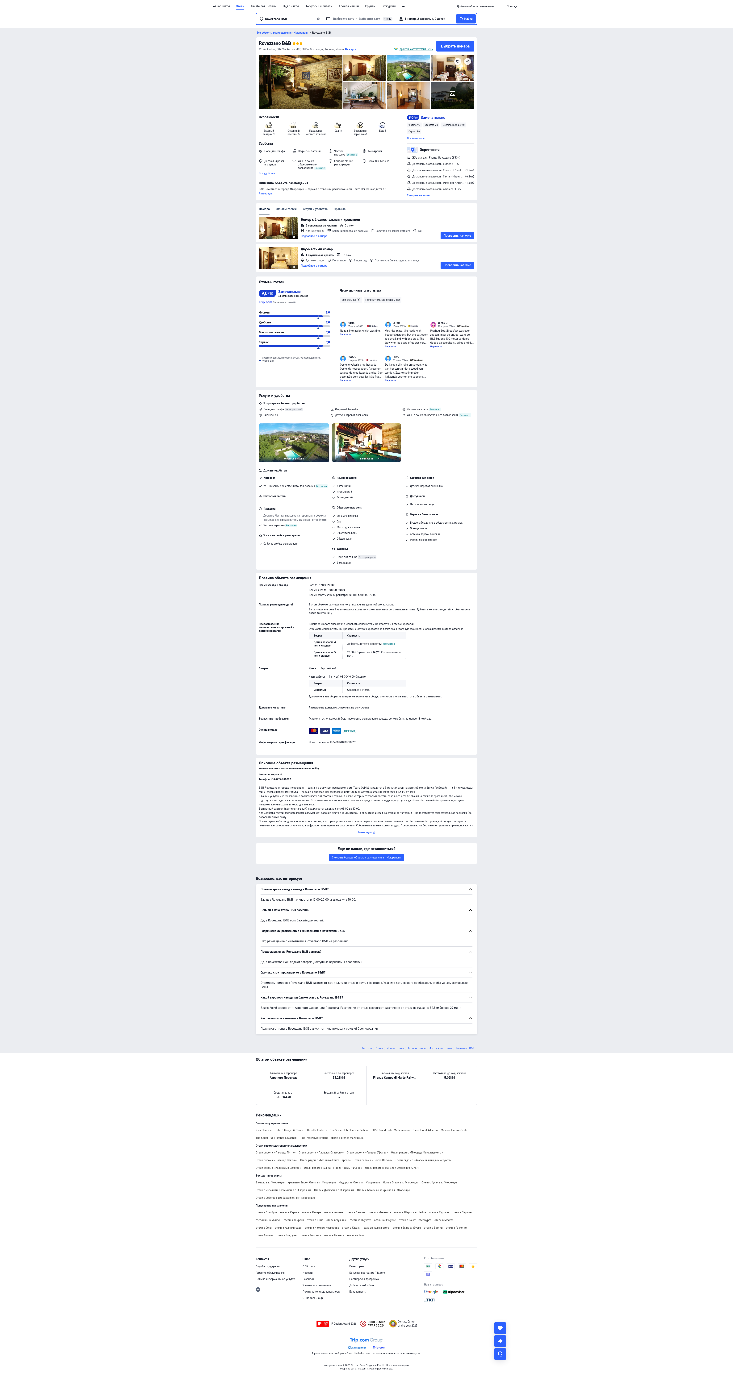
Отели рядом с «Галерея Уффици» (367, 1152)
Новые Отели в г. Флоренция (400, 1182)
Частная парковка (417, 409)
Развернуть (266, 193)
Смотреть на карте (418, 195)
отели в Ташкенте (310, 1235)
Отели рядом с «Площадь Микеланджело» (417, 1152)
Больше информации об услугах (275, 1279)
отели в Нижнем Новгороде (322, 1227)
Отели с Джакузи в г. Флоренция (334, 1190)
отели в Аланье (333, 1212)
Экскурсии (389, 6)
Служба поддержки (268, 1266)
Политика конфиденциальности (322, 1291)
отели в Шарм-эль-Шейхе (410, 1212)
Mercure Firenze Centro (454, 1130)
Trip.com (367, 1048)
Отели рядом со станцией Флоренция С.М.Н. (392, 1167)
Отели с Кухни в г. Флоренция (439, 1182)
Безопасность (357, 1291)
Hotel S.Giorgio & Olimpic (289, 1130)
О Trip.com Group (313, 1297)
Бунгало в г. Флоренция (270, 1182)
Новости (308, 1272)
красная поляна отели (376, 1227)
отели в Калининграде (288, 1227)
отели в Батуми (433, 1227)
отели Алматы (264, 1235)
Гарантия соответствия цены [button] (416, 49)
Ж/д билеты (290, 6)
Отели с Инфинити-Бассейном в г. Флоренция (283, 1190)
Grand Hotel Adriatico (425, 1130)
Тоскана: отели (417, 1048)
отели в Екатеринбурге (407, 1227)
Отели (240, 6)
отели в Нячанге (334, 1235)
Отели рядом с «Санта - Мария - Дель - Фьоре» (333, 1167)
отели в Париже (462, 1212)
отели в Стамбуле (266, 1212)
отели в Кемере (311, 1212)
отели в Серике (289, 1212)
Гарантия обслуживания (270, 1272)
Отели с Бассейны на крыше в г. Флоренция (384, 1190)
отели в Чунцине (336, 1220)
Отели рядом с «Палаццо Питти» (276, 1152)
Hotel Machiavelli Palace (313, 1137)
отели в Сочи (264, 1227)
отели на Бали (355, 1235)
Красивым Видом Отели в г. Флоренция (312, 1182)
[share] (500, 1341)
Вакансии (308, 1279)
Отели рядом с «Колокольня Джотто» (278, 1167)
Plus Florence (264, 1130)
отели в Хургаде (439, 1212)
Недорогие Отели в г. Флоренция (359, 1182)
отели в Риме (315, 1220)
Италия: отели (395, 1048)
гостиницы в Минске (268, 1220)
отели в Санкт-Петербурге (415, 1220)
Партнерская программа (364, 1279)
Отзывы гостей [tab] (286, 209)
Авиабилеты (221, 6)
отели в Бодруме (286, 1235)
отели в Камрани (294, 1220)
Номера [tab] (264, 209)
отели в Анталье (356, 1212)
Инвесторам (356, 1266)
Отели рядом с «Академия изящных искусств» (423, 1160)
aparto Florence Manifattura (347, 1137)
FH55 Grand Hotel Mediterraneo (391, 1130)
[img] (300, 82)
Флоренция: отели (440, 1048)
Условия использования (317, 1285)
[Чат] (500, 1354)
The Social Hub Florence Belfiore (349, 1130)
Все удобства (267, 173)
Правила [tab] (340, 209)
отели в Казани (351, 1227)
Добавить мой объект (362, 1285)
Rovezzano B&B (275, 43)
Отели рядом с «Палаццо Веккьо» (276, 1160)
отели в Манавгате (380, 1212)
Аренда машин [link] (349, 6)
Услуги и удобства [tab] (315, 209)
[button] (404, 6)
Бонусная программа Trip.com (367, 1272)
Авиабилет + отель (263, 6)
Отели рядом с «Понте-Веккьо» (373, 1160)
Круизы (370, 6)
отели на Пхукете (360, 1220)
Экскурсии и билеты (319, 6)
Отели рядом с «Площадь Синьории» (321, 1152)
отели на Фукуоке (385, 1220)
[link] (476, 6)
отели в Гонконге (456, 1227)
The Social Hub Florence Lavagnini (276, 1137)
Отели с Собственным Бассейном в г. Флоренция (285, 1197)
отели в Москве (444, 1220)
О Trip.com (309, 1266)
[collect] (500, 1328)
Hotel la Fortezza (317, 1130)
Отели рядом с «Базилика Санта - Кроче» (325, 1160)
